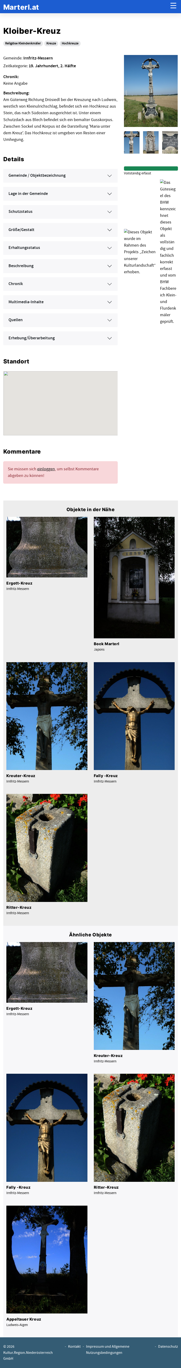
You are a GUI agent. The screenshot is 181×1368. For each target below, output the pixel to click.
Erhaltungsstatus (24, 248)
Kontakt (74, 1346)
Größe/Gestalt (21, 230)
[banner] (21, 7)
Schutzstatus (20, 212)
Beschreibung (20, 266)
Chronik (15, 284)
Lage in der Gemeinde (28, 194)
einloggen (46, 469)
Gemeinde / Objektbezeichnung (37, 175)
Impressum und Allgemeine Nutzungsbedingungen (107, 1349)
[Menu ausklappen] (173, 6)
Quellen (15, 320)
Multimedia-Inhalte (26, 302)
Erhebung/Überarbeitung (31, 338)
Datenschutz (168, 1346)
